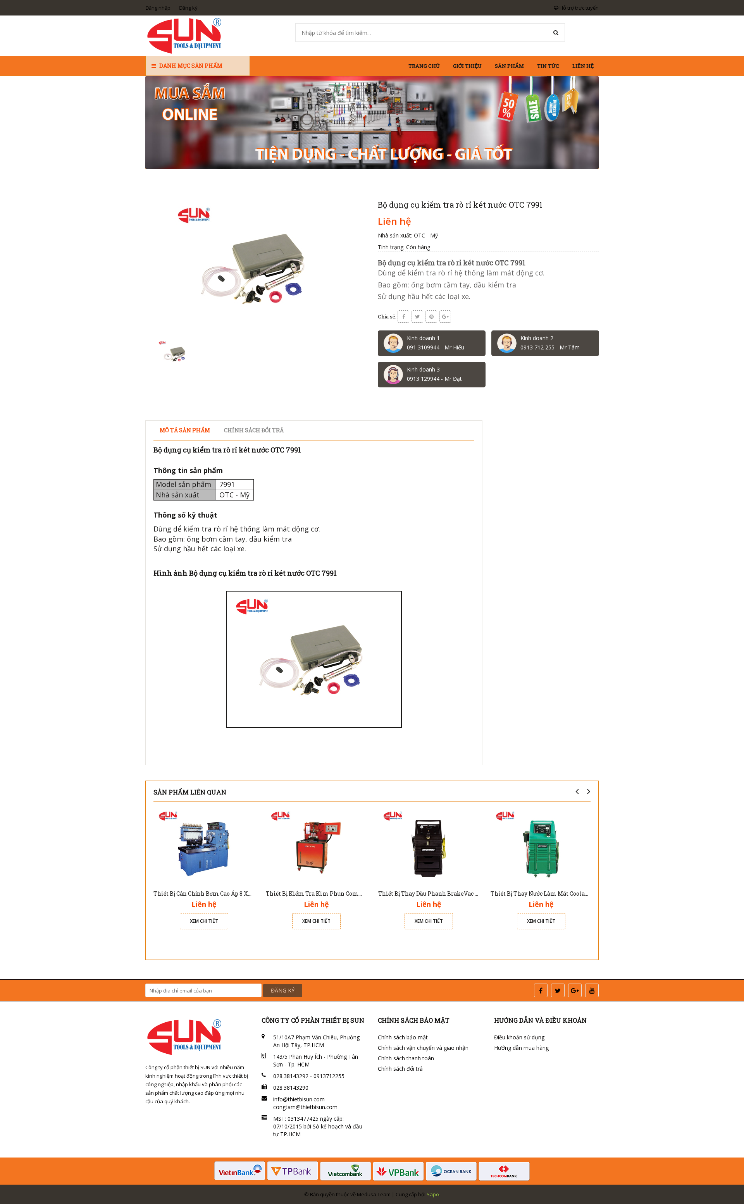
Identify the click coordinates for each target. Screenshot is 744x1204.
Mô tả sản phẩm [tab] (185, 430)
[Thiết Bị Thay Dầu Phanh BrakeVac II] (428, 846)
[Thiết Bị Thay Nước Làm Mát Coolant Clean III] (541, 846)
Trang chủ (424, 65)
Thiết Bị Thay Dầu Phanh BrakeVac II (428, 893)
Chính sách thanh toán (406, 1058)
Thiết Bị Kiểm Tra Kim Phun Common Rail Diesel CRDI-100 (347, 893)
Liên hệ (583, 65)
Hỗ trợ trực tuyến (578, 7)
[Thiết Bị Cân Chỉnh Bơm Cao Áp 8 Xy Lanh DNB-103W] (203, 846)
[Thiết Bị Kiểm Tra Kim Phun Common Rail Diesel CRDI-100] (316, 846)
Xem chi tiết (204, 921)
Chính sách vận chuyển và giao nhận (423, 1047)
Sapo (433, 1194)
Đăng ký (188, 7)
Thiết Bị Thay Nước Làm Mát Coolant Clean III (553, 893)
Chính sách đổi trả (400, 1068)
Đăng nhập (157, 7)
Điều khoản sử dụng (519, 1037)
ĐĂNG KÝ (282, 990)
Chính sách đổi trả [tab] (254, 430)
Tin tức (548, 65)
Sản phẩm (509, 65)
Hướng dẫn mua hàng (521, 1047)
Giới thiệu (467, 65)
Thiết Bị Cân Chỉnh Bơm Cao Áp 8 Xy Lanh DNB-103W (224, 893)
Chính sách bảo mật (403, 1037)
